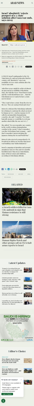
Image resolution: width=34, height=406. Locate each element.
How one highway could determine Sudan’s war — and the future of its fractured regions (11, 371)
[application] (17, 32)
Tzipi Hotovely (7, 177)
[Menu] (2, 3)
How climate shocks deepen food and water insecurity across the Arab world (11, 360)
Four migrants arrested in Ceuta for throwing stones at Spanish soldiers (11, 287)
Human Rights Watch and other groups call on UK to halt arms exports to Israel (17, 243)
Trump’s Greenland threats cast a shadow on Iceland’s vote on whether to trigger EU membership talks (12, 271)
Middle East (5, 357)
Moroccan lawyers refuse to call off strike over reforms (12, 294)
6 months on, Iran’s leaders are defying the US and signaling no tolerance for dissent (12, 302)
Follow (29, 66)
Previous (2, 33)
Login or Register (7, 394)
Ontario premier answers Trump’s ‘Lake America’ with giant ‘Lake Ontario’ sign (11, 279)
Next (32, 33)
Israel (28, 174)
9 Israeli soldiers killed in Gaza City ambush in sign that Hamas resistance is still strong (16, 211)
